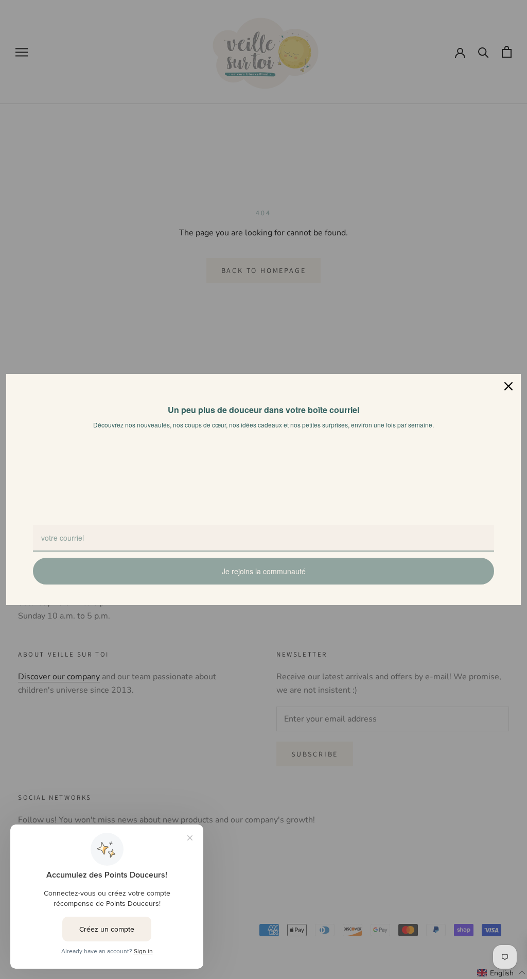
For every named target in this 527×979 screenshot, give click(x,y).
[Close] (508, 386)
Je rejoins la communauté (264, 571)
